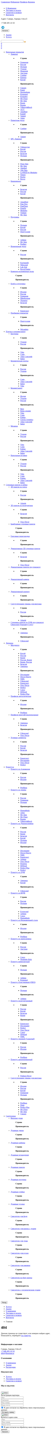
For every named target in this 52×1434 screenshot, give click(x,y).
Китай (23, 80)
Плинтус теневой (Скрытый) (23, 1039)
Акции (8, 35)
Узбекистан (25, 147)
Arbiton (23, 240)
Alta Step (23, 170)
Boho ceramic (25, 411)
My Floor (24, 99)
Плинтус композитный (20, 962)
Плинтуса (10, 767)
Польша (23, 67)
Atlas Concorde (26, 357)
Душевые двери (17, 1130)
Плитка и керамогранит (16, 332)
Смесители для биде (19, 1216)
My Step (23, 101)
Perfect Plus (24, 694)
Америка (24, 633)
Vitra (22, 352)
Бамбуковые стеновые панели (23, 524)
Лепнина (9, 643)
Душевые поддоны (18, 1180)
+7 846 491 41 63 (8, 1351)
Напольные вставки (19, 455)
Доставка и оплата (13, 10)
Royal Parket (25, 269)
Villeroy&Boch (26, 107)
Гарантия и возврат (14, 13)
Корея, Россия (26, 662)
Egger (22, 90)
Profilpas (23, 713)
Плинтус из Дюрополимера (22, 823)
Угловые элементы (18, 738)
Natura (23, 175)
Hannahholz (25, 810)
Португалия (25, 232)
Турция (23, 69)
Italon (22, 359)
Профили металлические (21, 696)
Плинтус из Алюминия (20, 769)
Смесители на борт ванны (21, 1278)
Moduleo (23, 211)
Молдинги (15, 645)
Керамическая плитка (19, 361)
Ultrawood (24, 641)
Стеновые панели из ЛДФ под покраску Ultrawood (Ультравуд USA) (27, 623)
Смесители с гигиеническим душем (25, 1290)
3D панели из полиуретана (22, 505)
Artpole (23, 503)
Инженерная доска (18, 246)
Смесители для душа (19, 1241)
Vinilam (23, 213)
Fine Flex (24, 204)
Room (22, 103)
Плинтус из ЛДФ (18, 872)
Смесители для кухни (20, 1253)
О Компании (11, 8)
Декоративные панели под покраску (26, 567)
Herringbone (25, 92)
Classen (23, 88)
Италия (23, 292)
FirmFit (23, 208)
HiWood (23, 692)
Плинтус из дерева (18, 790)
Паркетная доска (17, 120)
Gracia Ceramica (26, 420)
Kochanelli (24, 263)
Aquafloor (24, 202)
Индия (23, 396)
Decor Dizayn (25, 677)
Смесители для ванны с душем (23, 1229)
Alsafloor (23, 112)
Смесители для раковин (20, 1265)
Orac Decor (24, 522)
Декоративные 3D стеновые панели (25, 549)
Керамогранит (16, 388)
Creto (22, 354)
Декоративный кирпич (20, 592)
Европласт (24, 311)
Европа (23, 77)
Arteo (22, 118)
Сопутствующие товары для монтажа (26, 604)
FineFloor (24, 206)
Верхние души (17, 1118)
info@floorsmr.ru (7, 1353)
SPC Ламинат (16, 139)
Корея (22, 658)
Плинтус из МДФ (18, 893)
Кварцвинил (16, 181)
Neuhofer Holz (26, 959)
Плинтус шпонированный (21, 1059)
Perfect (23, 688)
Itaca (22, 409)
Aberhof (23, 168)
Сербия (23, 75)
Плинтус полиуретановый (21, 1001)
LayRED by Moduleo (28, 173)
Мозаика (14, 426)
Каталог (5, 31)
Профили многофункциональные (24, 715)
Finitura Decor (25, 1076)
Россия (23, 65)
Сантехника (11, 1116)
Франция (24, 71)
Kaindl (23, 114)
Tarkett (23, 116)
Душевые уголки (18, 1204)
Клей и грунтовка (18, 284)
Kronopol (24, 94)
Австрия (23, 73)
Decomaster (24, 675)
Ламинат (14, 54)
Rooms (23, 105)
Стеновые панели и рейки (16, 485)
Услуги (9, 37)
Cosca (22, 690)
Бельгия (23, 154)
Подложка (15, 217)
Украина (23, 301)
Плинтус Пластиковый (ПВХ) (23, 982)
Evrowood (24, 912)
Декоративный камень (20, 579)
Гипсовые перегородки (20, 536)
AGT (22, 109)
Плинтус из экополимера (21, 939)
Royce (22, 179)
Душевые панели (18, 1167)
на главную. (26, 1336)
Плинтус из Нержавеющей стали (24, 920)
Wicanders (24, 329)
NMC (22, 679)
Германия (24, 62)
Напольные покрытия (15, 52)
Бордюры (14, 334)
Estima (23, 417)
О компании (11, 1311)
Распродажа (11, 1367)
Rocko (22, 177)
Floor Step (24, 164)
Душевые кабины (18, 1143)
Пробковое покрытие (19, 313)
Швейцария (25, 298)
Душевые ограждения (20, 1155)
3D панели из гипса (19, 487)
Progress (23, 864)
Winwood (24, 265)
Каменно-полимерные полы (22, 271)
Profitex (23, 244)
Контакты (10, 15)
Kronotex (24, 97)
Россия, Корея (26, 660)
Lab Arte (23, 267)
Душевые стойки (18, 1192)
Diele (22, 1105)
